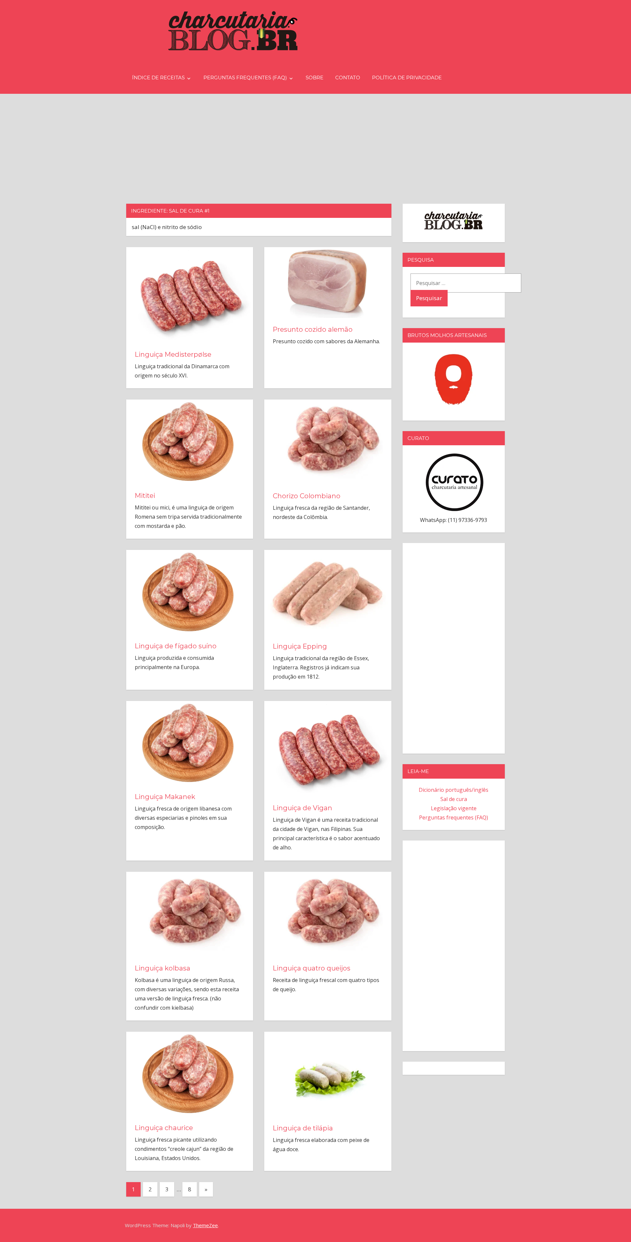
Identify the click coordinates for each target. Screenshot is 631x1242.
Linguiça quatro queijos (311, 968)
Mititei (145, 496)
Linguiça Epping (300, 646)
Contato (347, 77)
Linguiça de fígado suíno (176, 646)
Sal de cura (453, 799)
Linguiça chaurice (164, 1128)
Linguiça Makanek (165, 797)
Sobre (314, 77)
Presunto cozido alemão (313, 329)
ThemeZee (205, 1225)
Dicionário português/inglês (453, 789)
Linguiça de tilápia (303, 1128)
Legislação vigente (454, 808)
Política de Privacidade (407, 77)
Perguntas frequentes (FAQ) (245, 77)
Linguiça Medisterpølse (173, 354)
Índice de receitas (158, 77)
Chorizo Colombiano (306, 496)
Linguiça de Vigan (302, 808)
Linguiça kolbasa (162, 968)
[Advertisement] (315, 143)
